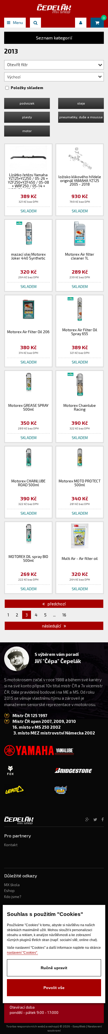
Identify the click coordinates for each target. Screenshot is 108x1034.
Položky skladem (27, 88)
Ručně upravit (54, 968)
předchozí (56, 603)
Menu (18, 22)
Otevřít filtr (17, 64)
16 (64, 614)
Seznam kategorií (54, 37)
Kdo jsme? (12, 896)
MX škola (12, 885)
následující (52, 625)
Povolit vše (54, 987)
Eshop (9, 890)
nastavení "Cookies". (22, 953)
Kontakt (10, 845)
